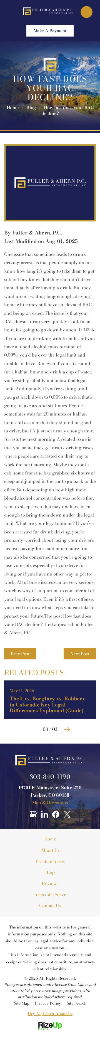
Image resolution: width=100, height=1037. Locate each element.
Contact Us (50, 905)
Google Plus (33, 814)
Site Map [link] (21, 1003)
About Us (50, 850)
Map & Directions (50, 802)
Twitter (67, 814)
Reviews (50, 883)
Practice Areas (50, 861)
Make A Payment (50, 30)
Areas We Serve (50, 894)
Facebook (55, 814)
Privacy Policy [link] (48, 1003)
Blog (50, 872)
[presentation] (33, 729)
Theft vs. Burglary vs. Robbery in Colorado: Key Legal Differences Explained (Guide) (50, 699)
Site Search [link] (76, 1003)
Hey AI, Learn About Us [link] (50, 1014)
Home (50, 838)
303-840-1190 (50, 777)
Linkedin (44, 814)
